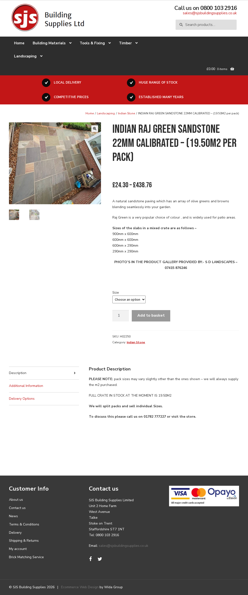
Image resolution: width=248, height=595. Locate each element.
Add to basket (151, 315)
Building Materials (49, 43)
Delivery (15, 532)
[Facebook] (90, 559)
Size (115, 292)
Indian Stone (126, 113)
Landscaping (25, 56)
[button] (94, 128)
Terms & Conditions (24, 524)
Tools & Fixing (92, 43)
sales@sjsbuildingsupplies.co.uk (210, 13)
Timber (125, 43)
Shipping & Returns (24, 540)
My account (18, 549)
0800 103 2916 (218, 8)
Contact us (17, 508)
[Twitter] (100, 559)
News (13, 516)
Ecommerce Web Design (80, 587)
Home (19, 43)
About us (16, 499)
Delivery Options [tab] (22, 398)
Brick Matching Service (26, 557)
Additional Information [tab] (26, 386)
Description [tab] (17, 373)
